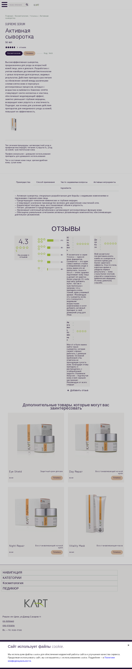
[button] (128, 645)
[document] (66, 334)
